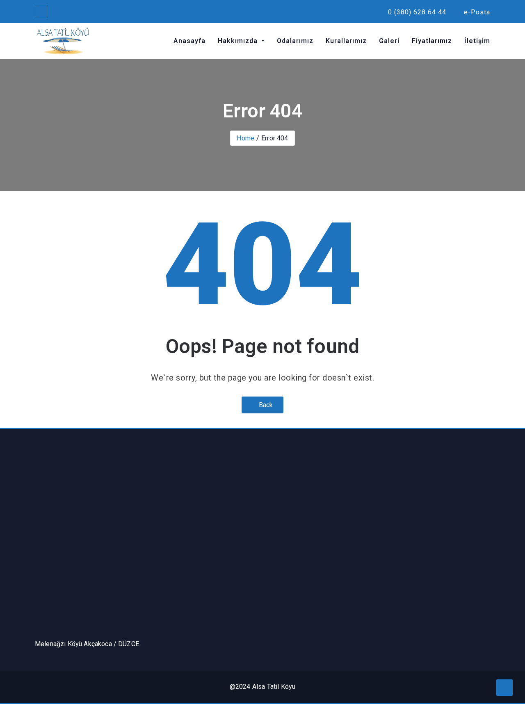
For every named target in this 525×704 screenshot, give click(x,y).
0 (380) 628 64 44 (416, 12)
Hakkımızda (239, 41)
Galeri (389, 41)
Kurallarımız (346, 41)
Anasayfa (189, 41)
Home (245, 138)
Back (265, 405)
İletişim (477, 41)
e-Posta (476, 12)
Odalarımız (295, 41)
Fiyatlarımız (432, 41)
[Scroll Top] (504, 687)
